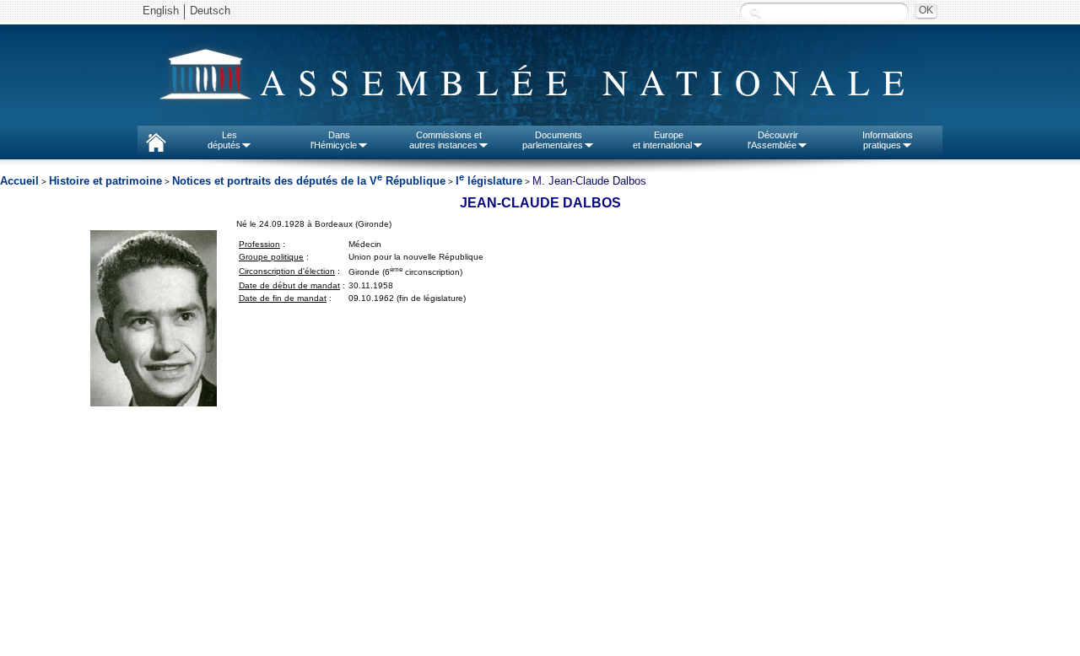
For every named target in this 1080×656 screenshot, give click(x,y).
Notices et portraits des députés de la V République (309, 181)
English (161, 10)
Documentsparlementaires (552, 140)
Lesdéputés (224, 140)
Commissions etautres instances (446, 140)
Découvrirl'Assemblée (773, 140)
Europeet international (662, 140)
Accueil (19, 181)
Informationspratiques (887, 140)
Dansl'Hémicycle (333, 140)
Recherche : (755, 12)
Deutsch (210, 10)
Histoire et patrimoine (105, 181)
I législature (489, 181)
